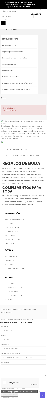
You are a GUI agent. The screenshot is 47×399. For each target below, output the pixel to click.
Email (3, 335)
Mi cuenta (10, 277)
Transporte (9, 260)
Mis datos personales (14, 295)
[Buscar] (1, 13)
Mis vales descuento (13, 287)
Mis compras (10, 283)
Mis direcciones (11, 291)
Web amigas (10, 243)
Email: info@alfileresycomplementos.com (22, 155)
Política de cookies (12, 239)
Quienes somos (11, 231)
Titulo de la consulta (10, 353)
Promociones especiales (15, 219)
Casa (3, 98)
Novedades (9, 223)
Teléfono (5, 344)
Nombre (4, 326)
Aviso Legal (9, 264)
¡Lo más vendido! (12, 227)
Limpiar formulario (9, 395)
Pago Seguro (10, 235)
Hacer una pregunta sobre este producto (17, 320)
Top (42, 395)
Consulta (5, 362)
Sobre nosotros (11, 256)
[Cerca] (1, 26)
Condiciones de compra (15, 268)
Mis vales (8, 299)
